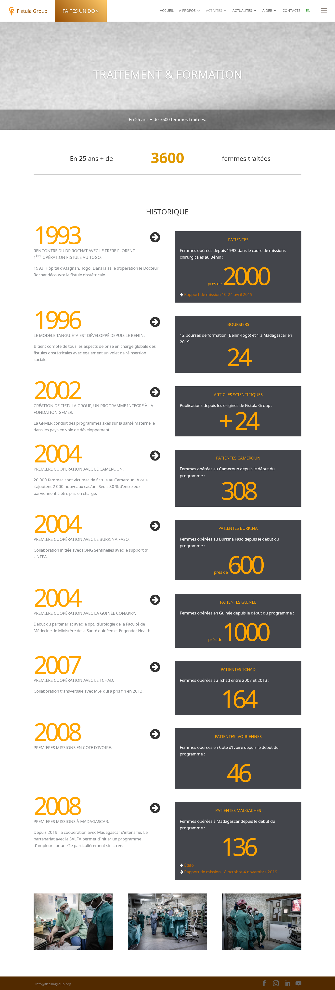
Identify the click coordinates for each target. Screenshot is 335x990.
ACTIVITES (214, 11)
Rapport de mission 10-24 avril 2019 (218, 294)
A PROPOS (187, 11)
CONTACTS (291, 11)
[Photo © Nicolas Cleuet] (73, 948)
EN (308, 11)
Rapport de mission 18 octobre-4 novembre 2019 (230, 872)
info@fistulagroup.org (53, 984)
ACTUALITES (242, 11)
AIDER (267, 11)
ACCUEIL (167, 11)
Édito (188, 865)
